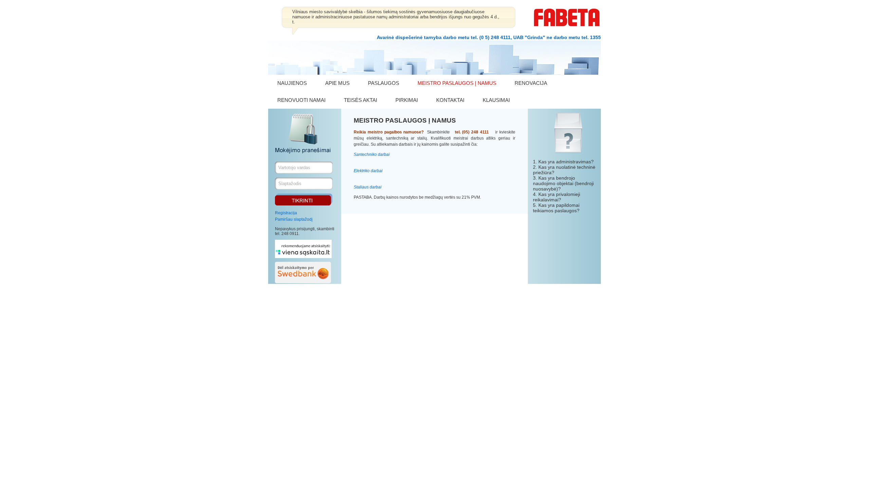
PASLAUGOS (383, 83)
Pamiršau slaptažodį (294, 219)
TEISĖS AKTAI (360, 100)
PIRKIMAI (406, 100)
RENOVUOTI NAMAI (301, 100)
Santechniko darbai (372, 154)
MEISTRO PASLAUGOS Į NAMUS (457, 83)
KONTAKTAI (450, 100)
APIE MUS (337, 83)
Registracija (286, 213)
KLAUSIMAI (496, 100)
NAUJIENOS (292, 83)
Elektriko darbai (368, 170)
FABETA (567, 17)
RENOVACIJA (531, 83)
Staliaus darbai (368, 187)
